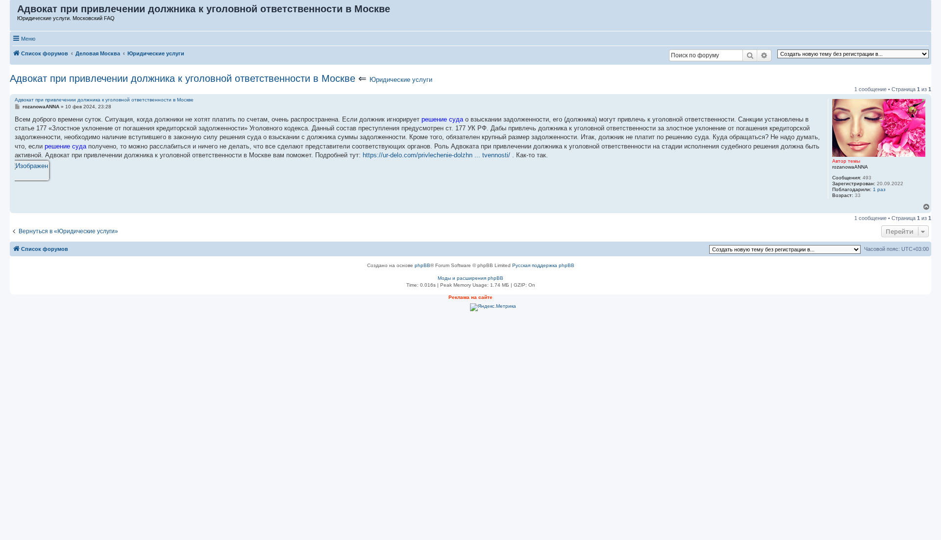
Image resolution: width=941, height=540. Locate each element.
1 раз (879, 189)
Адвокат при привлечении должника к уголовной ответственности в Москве (182, 78)
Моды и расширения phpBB (470, 278)
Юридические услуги (401, 79)
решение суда (442, 119)
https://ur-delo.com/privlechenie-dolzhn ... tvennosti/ (436, 155)
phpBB (422, 265)
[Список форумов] (14, 11)
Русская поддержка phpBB (543, 265)
